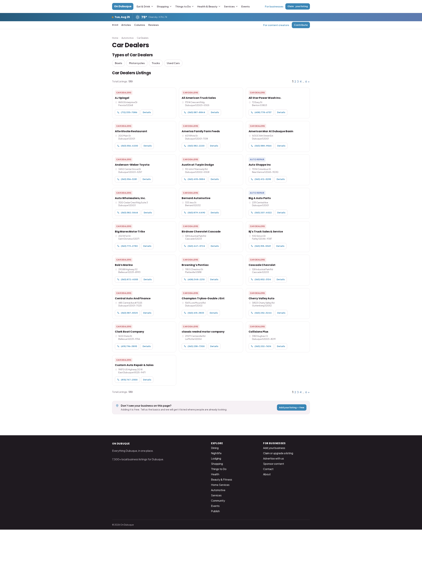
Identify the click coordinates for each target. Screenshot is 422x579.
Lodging (216, 458)
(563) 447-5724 (196, 246)
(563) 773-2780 (129, 246)
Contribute (301, 24)
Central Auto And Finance (133, 298)
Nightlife (216, 453)
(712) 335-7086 (129, 112)
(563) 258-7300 (196, 346)
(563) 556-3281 (129, 179)
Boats (118, 63)
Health (215, 474)
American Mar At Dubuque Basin (271, 131)
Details (147, 112)
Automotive (127, 38)
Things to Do (183, 6)
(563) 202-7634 (263, 346)
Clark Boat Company (129, 332)
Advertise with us (273, 458)
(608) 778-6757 (263, 112)
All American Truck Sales (199, 98)
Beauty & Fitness (221, 479)
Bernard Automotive (196, 198)
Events (245, 6)
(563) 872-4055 (129, 279)
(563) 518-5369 (263, 246)
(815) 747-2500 (129, 379)
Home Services (220, 484)
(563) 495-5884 (196, 179)
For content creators (276, 25)
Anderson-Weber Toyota (132, 165)
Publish (215, 511)
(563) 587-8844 (196, 112)
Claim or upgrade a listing (278, 453)
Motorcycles (137, 63)
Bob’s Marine (124, 265)
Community (218, 500)
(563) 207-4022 (263, 212)
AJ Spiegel (122, 98)
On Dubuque (122, 6)
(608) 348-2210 (196, 279)
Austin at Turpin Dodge (198, 165)
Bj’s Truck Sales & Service (266, 231)
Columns (139, 24)
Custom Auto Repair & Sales (134, 365)
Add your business (274, 448)
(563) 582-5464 (129, 212)
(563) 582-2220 (196, 145)
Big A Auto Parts (260, 198)
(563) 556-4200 (129, 145)
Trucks (156, 63)
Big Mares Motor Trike (130, 231)
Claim (297, 6)
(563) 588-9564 (263, 145)
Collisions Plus (258, 332)
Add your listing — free (291, 407)
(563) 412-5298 (263, 179)
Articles (126, 24)
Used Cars (173, 63)
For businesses (274, 6)
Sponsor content (273, 463)
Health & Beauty (207, 6)
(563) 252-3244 (263, 312)
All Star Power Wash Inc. (265, 98)
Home (115, 38)
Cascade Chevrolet (262, 265)
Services (229, 6)
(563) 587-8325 (129, 312)
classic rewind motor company (203, 332)
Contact (268, 469)
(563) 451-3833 (196, 312)
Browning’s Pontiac (195, 265)
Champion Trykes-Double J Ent (203, 298)
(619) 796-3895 (129, 346)
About (267, 474)
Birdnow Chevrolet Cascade (201, 231)
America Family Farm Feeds (201, 131)
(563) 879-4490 (196, 212)
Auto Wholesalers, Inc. (130, 198)
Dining (215, 448)
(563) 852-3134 (263, 279)
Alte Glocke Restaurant (131, 131)
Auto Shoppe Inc (260, 165)
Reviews (153, 24)
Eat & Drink (143, 6)
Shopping (163, 6)
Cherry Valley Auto (261, 298)
